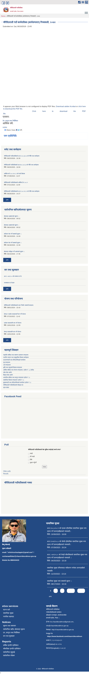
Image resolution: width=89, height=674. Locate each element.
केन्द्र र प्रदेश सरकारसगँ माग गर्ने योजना (15, 314)
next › (70, 591)
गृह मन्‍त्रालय (6, 362)
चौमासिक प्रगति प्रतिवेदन (12, 649)
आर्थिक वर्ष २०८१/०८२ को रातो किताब (14, 173)
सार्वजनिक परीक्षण (9, 655)
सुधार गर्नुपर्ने (33, 462)
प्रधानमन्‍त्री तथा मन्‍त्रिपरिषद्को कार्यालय (14, 360)
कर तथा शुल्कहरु (9, 636)
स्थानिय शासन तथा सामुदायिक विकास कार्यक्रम (16, 357)
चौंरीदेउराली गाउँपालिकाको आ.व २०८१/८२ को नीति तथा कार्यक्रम (21, 191)
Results (5, 473)
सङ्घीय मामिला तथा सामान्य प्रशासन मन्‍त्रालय (15, 355)
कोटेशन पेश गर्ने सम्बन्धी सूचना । (13, 234)
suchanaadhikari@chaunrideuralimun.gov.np (19, 556)
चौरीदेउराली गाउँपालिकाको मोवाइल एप (13, 385)
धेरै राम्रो (32, 456)
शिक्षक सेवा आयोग (8, 375)
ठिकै (31, 459)
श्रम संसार (6, 387)
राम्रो (31, 453)
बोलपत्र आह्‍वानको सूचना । (11, 216)
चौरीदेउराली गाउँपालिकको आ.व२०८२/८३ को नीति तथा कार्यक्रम (21, 165)
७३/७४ (5, 127)
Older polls (7, 471)
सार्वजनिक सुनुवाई (9, 652)
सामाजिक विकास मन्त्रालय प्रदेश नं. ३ (13, 380)
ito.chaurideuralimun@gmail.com (61, 622)
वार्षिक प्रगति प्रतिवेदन (10, 645)
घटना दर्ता (6, 610)
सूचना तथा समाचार (9, 626)
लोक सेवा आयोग (7, 372)
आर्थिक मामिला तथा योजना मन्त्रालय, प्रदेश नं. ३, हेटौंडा (18, 370)
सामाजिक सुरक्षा (8, 613)
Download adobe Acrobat (66, 106)
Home (3, 16)
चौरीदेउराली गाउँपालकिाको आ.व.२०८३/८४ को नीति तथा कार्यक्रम (21, 156)
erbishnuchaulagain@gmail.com (20, 552)
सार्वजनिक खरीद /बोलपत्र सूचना (14, 629)
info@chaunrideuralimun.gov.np (57, 626)
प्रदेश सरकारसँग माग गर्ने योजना (12, 323)
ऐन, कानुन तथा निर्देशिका (10, 121)
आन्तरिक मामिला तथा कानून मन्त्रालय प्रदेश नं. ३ (16, 377)
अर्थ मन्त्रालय (7, 365)
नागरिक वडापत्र (8, 617)
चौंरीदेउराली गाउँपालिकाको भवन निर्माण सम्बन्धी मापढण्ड (18, 305)
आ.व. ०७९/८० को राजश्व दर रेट (13, 276)
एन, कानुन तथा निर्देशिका (11, 633)
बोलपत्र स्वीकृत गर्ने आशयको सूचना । (14, 251)
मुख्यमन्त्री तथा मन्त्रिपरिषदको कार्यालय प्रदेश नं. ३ (17, 382)
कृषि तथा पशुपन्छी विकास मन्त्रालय (12, 367)
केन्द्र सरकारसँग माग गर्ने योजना (12, 332)
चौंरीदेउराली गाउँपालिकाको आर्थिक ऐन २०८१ (16, 182)
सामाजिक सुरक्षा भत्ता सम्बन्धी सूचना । (59, 581)
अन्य (7, 200)
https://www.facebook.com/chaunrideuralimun (64, 636)
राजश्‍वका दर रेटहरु (9, 283)
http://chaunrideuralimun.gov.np (63, 629)
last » (81, 591)
